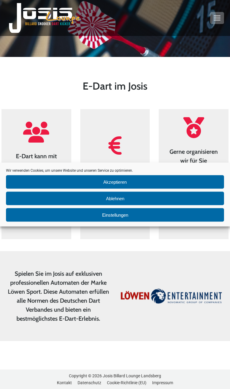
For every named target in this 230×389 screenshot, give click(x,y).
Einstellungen (115, 214)
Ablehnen (115, 198)
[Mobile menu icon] (217, 18)
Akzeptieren (115, 181)
